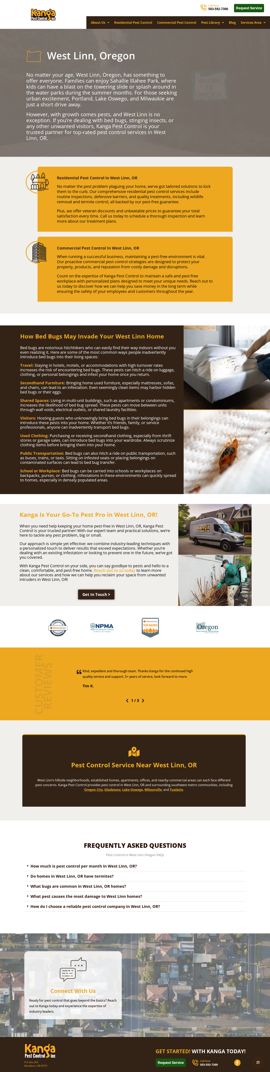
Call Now (213, 5)
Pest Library (210, 22)
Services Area (251, 22)
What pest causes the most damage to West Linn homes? (86, 896)
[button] (127, 700)
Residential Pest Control (133, 22)
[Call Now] (203, 7)
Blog (232, 22)
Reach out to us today (114, 570)
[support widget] (258, 1062)
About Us (98, 22)
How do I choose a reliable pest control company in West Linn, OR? (95, 906)
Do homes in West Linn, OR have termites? (72, 876)
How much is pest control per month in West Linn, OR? (83, 866)
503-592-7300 (218, 9)
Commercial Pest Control (176, 22)
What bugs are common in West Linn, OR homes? (78, 886)
